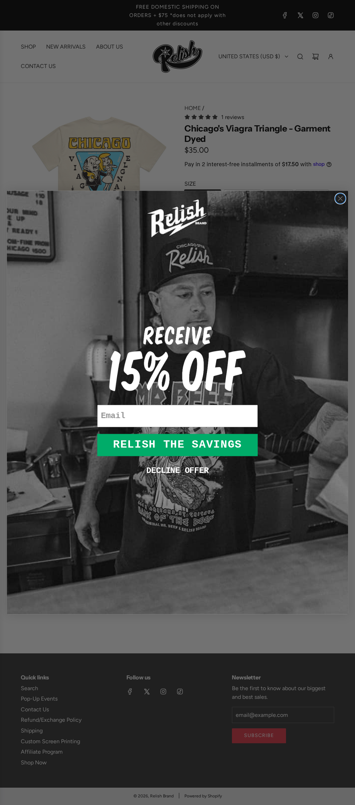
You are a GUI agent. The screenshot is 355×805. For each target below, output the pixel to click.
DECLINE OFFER (177, 470)
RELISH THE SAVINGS (177, 445)
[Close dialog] (340, 198)
